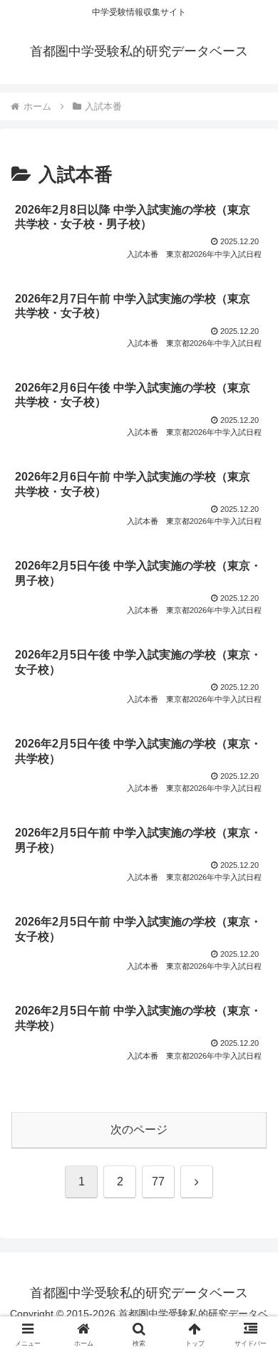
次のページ (139, 1129)
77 (158, 1181)
